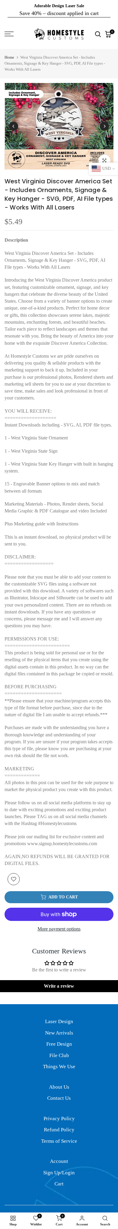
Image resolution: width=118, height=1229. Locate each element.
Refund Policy (59, 1130)
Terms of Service (59, 1141)
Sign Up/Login (59, 1172)
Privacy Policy (59, 1118)
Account (59, 1161)
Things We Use (59, 1066)
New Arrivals (59, 1033)
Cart (59, 1184)
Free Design (59, 1044)
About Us (59, 1087)
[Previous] (13, 126)
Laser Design (59, 1021)
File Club (59, 1055)
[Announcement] (59, 9)
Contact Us (59, 1098)
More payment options (59, 928)
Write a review (59, 986)
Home (9, 57)
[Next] (104, 126)
